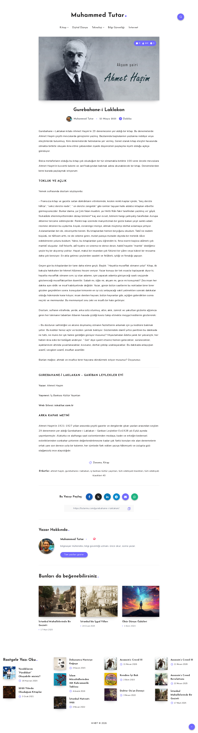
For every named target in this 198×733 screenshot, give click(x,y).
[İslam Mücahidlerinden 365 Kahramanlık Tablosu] (60, 679)
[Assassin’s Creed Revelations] (161, 679)
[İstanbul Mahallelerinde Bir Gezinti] (161, 695)
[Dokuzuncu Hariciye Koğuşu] (60, 663)
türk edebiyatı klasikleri (131, 471)
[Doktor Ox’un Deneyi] (110, 694)
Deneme (97, 463)
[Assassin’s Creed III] (110, 663)
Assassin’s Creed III (131, 660)
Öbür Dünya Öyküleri (134, 622)
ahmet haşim (57, 471)
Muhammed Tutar (97, 15)
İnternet (133, 27)
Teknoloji (97, 27)
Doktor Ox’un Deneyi (132, 691)
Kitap (63, 27)
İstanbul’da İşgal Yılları (94, 622)
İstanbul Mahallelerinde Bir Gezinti (181, 695)
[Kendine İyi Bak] (110, 679)
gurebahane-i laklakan (77, 471)
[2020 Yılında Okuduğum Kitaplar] (9, 692)
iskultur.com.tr (63, 405)
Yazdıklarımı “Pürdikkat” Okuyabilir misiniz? (29, 673)
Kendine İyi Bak (129, 675)
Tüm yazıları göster (74, 555)
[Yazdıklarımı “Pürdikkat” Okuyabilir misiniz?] (9, 673)
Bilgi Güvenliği (116, 27)
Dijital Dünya (80, 27)
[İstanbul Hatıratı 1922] (60, 702)
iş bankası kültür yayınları (103, 471)
